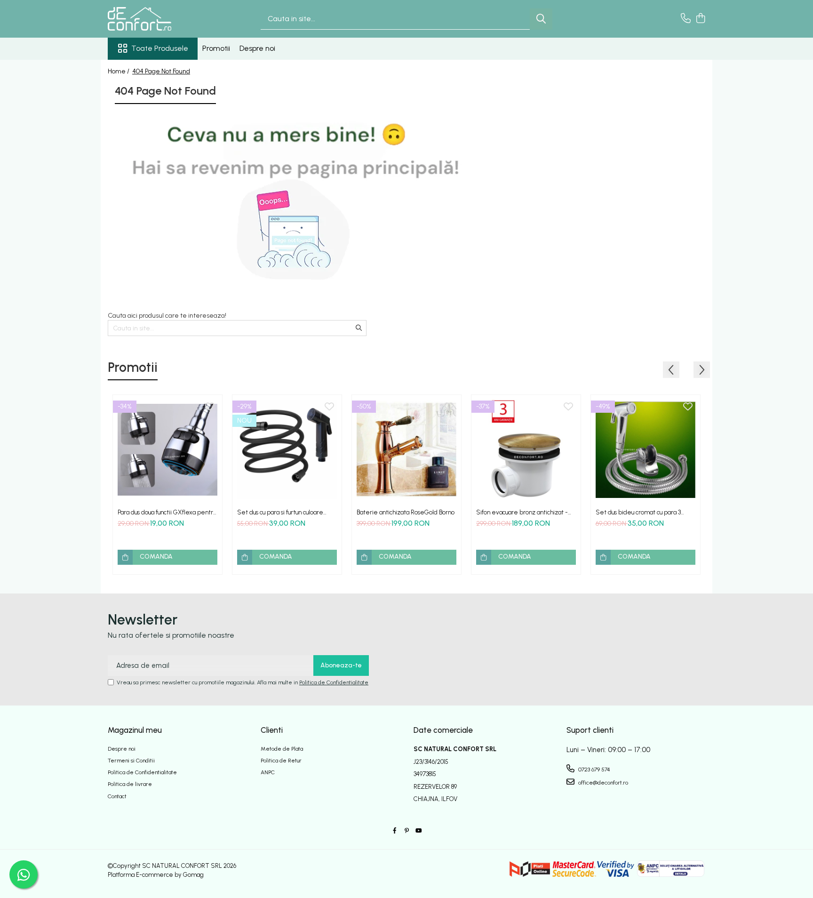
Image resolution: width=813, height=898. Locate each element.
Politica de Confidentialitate (333, 682)
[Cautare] (541, 19)
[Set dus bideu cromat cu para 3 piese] (645, 449)
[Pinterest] (406, 831)
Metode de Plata (282, 749)
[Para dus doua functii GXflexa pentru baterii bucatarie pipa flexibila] (167, 449)
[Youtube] (418, 831)
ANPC (268, 772)
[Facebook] (395, 831)
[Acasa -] (155, 19)
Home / (119, 71)
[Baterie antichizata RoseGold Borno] (406, 449)
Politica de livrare (130, 784)
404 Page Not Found (161, 71)
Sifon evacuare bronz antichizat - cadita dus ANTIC (522, 512)
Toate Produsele (159, 48)
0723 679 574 (593, 769)
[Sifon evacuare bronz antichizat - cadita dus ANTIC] (526, 449)
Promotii (216, 48)
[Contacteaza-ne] (686, 18)
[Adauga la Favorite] (209, 407)
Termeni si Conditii (131, 760)
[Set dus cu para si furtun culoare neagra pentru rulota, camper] (287, 449)
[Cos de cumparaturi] (700, 18)
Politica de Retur (281, 760)
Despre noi (257, 48)
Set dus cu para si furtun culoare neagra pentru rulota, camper (280, 512)
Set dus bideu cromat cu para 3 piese (638, 512)
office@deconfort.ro (602, 782)
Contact (117, 796)
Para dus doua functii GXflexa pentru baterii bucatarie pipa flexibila (167, 512)
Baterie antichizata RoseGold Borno (405, 512)
